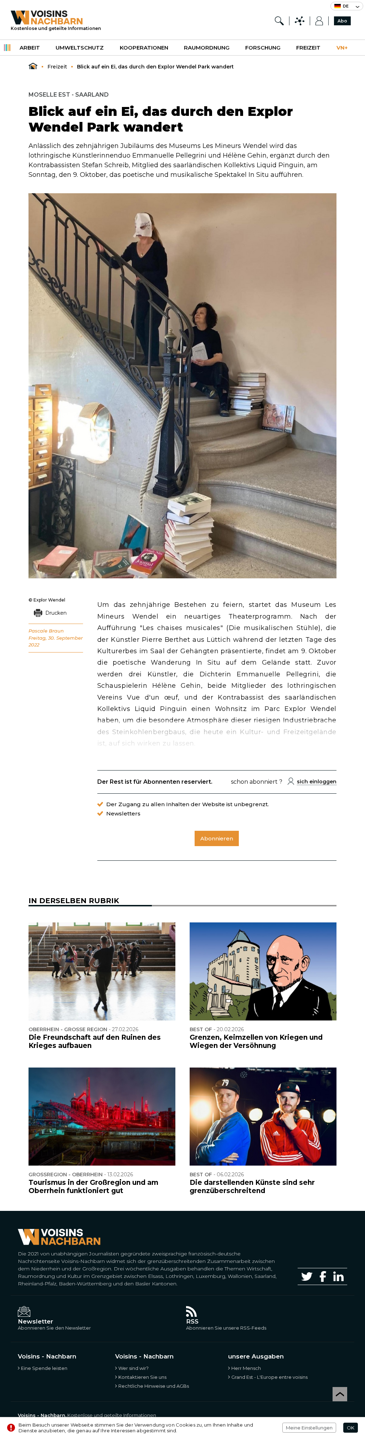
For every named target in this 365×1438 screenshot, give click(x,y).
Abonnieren (216, 838)
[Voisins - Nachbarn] (33, 66)
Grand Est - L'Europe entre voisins (269, 1377)
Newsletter (35, 1321)
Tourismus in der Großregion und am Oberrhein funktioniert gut (93, 1186)
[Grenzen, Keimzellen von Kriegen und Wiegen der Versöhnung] (263, 971)
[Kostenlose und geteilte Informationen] (56, 17)
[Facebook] (323, 1276)
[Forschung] (279, 20)
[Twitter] (307, 1276)
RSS (192, 1321)
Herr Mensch (246, 1368)
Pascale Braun (46, 631)
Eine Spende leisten (44, 1368)
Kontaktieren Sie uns (142, 1377)
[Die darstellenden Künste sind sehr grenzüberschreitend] (263, 1117)
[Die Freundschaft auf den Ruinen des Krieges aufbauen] (102, 971)
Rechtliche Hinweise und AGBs (153, 1386)
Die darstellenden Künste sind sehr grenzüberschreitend (252, 1186)
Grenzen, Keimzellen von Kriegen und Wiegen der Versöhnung (256, 1041)
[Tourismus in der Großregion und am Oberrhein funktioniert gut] (102, 1117)
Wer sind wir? (133, 1368)
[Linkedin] (338, 1276)
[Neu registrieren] (319, 20)
